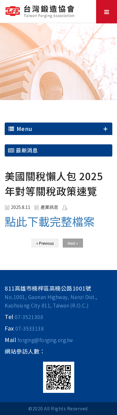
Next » (73, 243)
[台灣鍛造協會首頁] (41, 11)
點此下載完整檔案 (50, 221)
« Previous (45, 243)
